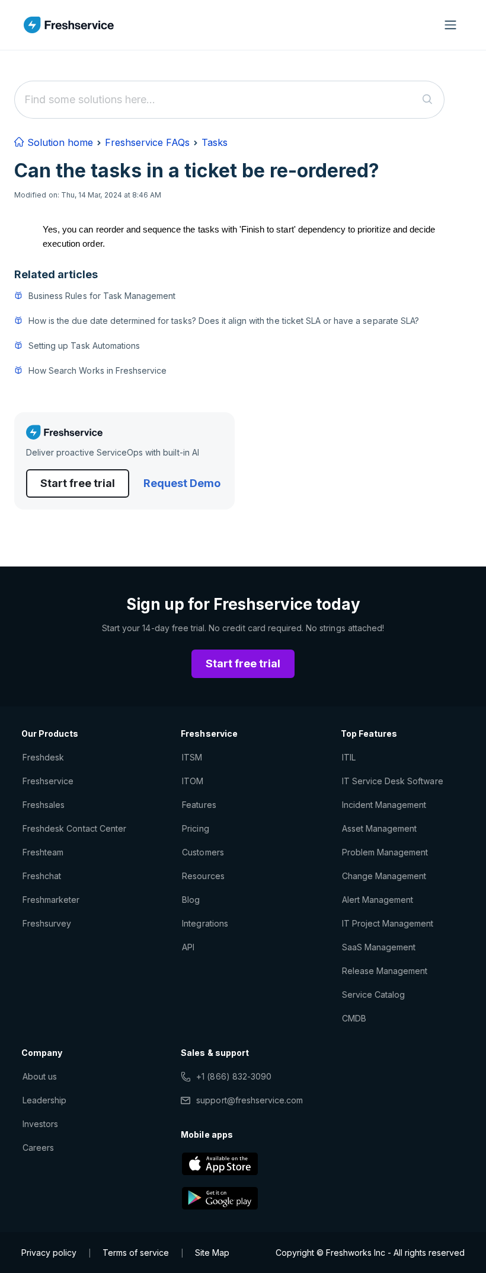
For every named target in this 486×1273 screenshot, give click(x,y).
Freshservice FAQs (147, 142)
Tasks (215, 142)
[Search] (428, 100)
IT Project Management (388, 923)
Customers (202, 852)
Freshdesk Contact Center (74, 828)
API (188, 947)
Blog (191, 900)
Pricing (195, 828)
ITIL (349, 757)
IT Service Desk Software (392, 781)
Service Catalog (373, 994)
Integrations (205, 923)
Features (199, 805)
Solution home (58, 142)
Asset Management (379, 828)
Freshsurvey (47, 923)
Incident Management (384, 805)
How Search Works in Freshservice (97, 370)
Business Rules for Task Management (101, 296)
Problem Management (385, 852)
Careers (38, 1147)
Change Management (384, 876)
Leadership (44, 1100)
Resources (203, 876)
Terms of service (136, 1252)
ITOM (192, 781)
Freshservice (48, 781)
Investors (40, 1124)
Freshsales (44, 805)
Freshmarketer (51, 900)
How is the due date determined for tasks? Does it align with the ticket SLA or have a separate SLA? (223, 321)
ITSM (192, 757)
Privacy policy (48, 1252)
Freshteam (43, 852)
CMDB (354, 1018)
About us (40, 1076)
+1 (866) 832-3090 (233, 1076)
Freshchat (42, 876)
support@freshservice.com (249, 1100)
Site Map (212, 1252)
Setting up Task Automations (84, 345)
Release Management (385, 971)
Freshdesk (43, 757)
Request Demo (181, 483)
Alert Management (378, 900)
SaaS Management (379, 947)
